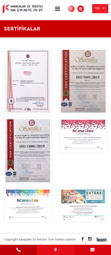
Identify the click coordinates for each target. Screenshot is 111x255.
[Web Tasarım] (102, 239)
